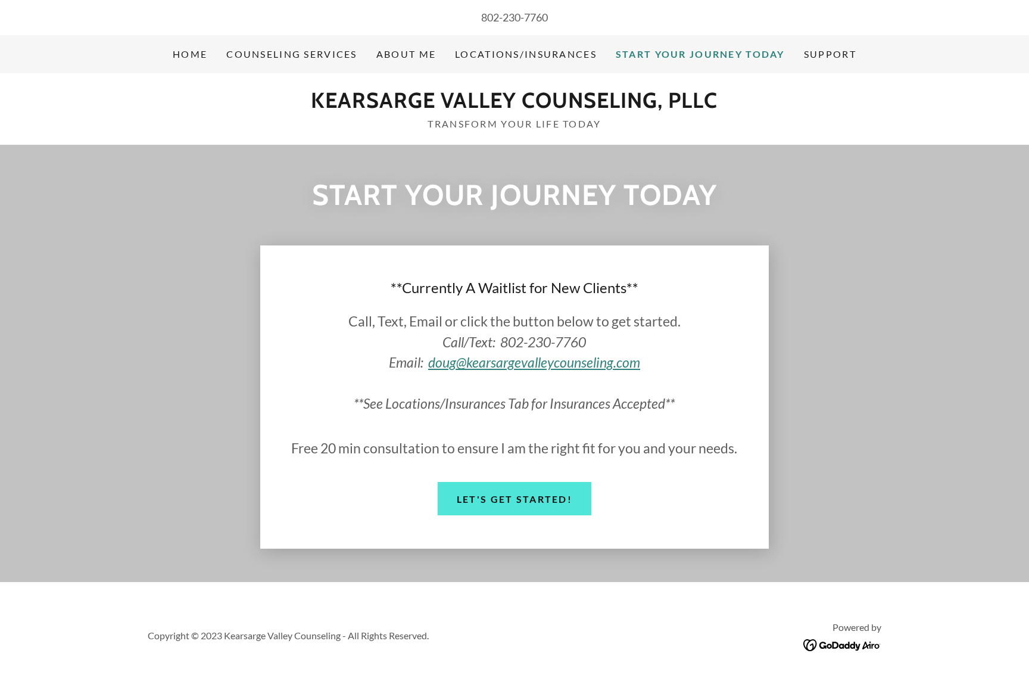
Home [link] (190, 54)
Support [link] (830, 54)
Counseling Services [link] (291, 54)
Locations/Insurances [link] (526, 54)
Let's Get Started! (514, 499)
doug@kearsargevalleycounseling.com (534, 362)
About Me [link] (406, 54)
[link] (514, 103)
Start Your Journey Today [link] (700, 54)
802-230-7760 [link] (514, 17)
